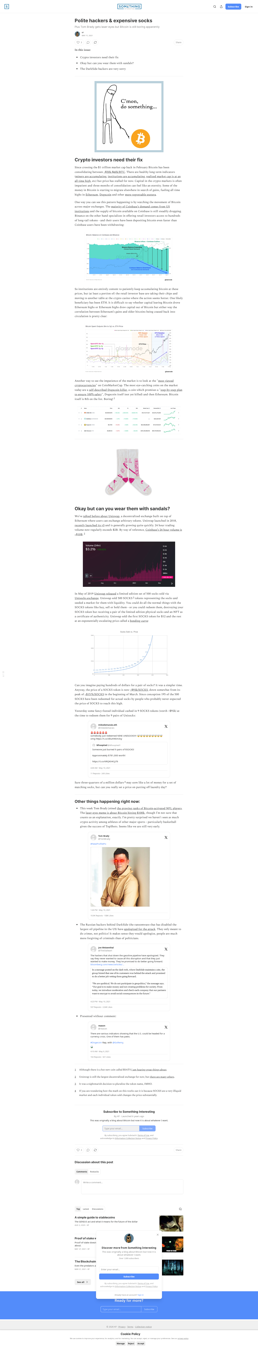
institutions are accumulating (126, 176)
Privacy (121, 1326)
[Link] (70, 159)
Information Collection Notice (128, 1286)
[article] (129, 1223)
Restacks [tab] (94, 1171)
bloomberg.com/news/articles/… (107, 964)
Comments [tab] (81, 1171)
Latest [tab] (86, 1209)
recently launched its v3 (90, 525)
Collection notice (143, 1326)
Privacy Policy (152, 1286)
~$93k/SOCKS (139, 690)
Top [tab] (78, 1209)
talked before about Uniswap (101, 516)
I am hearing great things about (148, 1070)
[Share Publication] (221, 7)
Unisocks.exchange (87, 598)
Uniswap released (105, 594)
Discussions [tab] (97, 1209)
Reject (131, 1343)
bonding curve (139, 621)
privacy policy (183, 1338)
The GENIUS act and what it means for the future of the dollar (106, 1221)
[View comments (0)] (88, 42)
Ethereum (92, 195)
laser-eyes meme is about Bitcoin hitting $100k (115, 813)
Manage (121, 1343)
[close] (157, 1234)
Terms (130, 1326)
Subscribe (233, 6)
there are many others (162, 1077)
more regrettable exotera (140, 195)
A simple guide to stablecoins (95, 1217)
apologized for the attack (139, 929)
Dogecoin (105, 195)
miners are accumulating (90, 176)
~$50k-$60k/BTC (114, 172)
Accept (141, 1343)
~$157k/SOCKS (94, 694)
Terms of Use (143, 1283)
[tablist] (87, 1172)
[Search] (215, 7)
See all (80, 1282)
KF (83, 32)
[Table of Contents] (3, 674)
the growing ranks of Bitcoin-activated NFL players (149, 808)
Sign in (249, 6)
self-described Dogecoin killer (108, 390)
